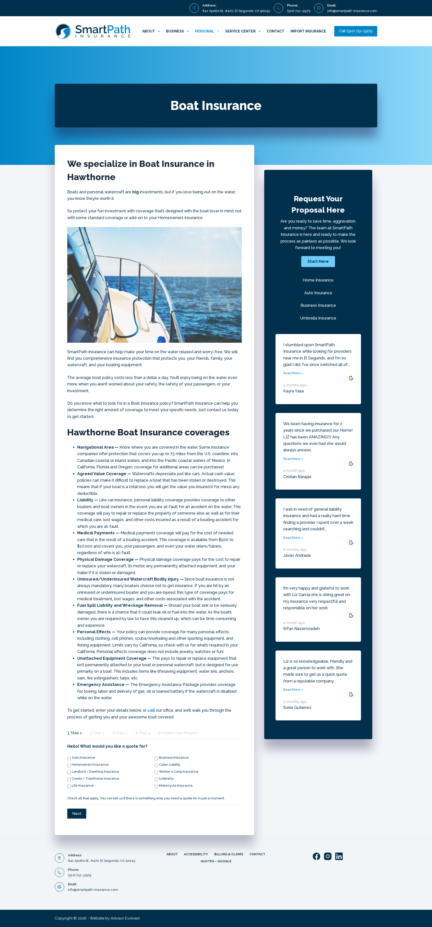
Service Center (240, 31)
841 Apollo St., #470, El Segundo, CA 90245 (236, 11)
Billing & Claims (228, 854)
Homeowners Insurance (90, 764)
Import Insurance (308, 31)
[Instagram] (328, 856)
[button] (318, 261)
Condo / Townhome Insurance (95, 778)
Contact (275, 31)
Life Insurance (83, 785)
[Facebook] (316, 856)
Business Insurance (174, 757)
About (148, 31)
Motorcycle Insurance (176, 785)
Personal (204, 31)
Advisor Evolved (125, 918)
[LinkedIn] (339, 856)
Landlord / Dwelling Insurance (95, 771)
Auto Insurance (83, 757)
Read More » (293, 373)
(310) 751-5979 (298, 11)
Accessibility (196, 854)
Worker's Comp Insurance (178, 771)
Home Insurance (318, 280)
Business (175, 31)
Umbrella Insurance (318, 318)
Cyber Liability (169, 764)
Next (76, 813)
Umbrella (166, 778)
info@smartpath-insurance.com (352, 11)
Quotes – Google (216, 861)
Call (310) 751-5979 (355, 31)
